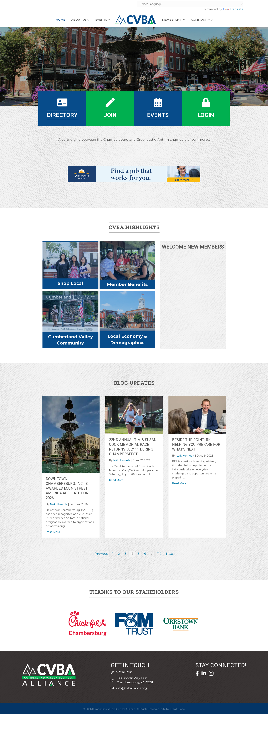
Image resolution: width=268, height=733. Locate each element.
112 (159, 553)
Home (60, 19)
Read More (53, 532)
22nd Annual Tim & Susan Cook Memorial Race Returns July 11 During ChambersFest (133, 447)
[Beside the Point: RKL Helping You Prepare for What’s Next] (197, 414)
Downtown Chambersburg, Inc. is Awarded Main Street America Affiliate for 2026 (67, 488)
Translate (236, 9)
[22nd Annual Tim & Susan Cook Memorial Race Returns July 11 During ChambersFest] (134, 414)
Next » (170, 553)
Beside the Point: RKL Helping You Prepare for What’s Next (196, 444)
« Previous (100, 553)
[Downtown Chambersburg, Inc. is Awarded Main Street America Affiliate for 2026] (71, 434)
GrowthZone (177, 708)
